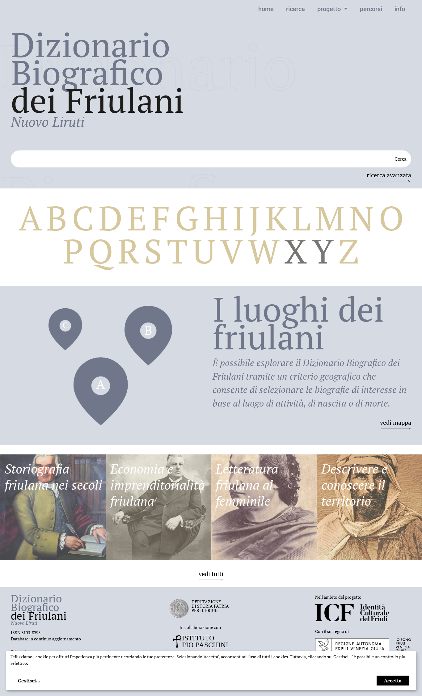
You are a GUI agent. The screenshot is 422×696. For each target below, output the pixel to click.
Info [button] (400, 9)
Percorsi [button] (371, 9)
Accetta (393, 680)
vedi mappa (395, 422)
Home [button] (266, 9)
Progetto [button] (329, 9)
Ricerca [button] (295, 9)
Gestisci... (29, 680)
